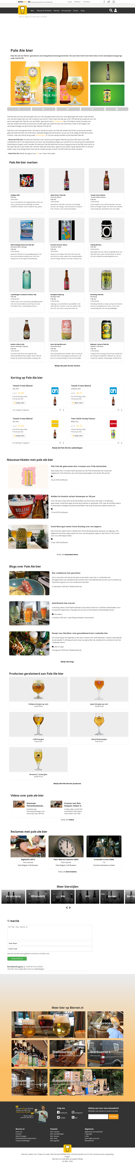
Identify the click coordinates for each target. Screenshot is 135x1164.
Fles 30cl (16, 389)
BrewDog (93, 297)
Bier (32, 10)
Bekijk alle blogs (67, 662)
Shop (83, 10)
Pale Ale (13, 197)
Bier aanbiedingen (57, 1134)
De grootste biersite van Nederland (41, 2)
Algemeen (28, 17)
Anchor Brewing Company (19, 346)
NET (25, 1)
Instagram (78, 1113)
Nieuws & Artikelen (44, 10)
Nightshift (25, 859)
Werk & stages (21, 1136)
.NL (29, 1)
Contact (70, 2)
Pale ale (44, 17)
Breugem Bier (55, 297)
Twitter (63, 1118)
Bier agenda (54, 1141)
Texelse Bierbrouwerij (98, 197)
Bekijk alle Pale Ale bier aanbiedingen (67, 448)
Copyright (88, 1134)
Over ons (19, 1132)
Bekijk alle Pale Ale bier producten (67, 783)
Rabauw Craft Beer (96, 346)
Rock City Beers (56, 197)
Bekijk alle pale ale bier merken (67, 366)
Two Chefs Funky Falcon (83, 418)
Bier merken (54, 1132)
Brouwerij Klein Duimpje (19, 247)
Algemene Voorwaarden (94, 1132)
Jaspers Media (77, 1159)
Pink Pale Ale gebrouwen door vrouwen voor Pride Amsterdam (79, 466)
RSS (75, 1118)
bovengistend (58, 121)
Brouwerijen (66, 10)
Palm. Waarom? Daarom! (63, 859)
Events (75, 10)
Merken (57, 10)
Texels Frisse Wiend (23, 385)
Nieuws (65, 480)
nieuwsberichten (71, 554)
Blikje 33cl (74, 421)
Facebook (63, 1113)
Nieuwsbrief (89, 1141)
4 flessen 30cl (76, 389)
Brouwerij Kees (56, 346)
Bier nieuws (54, 1136)
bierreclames (71, 872)
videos (71, 820)
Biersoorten (36, 17)
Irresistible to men (101, 859)
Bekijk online (20, 403)
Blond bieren (40, 135)
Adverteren (77, 2)
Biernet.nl (55, 1159)
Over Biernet (86, 2)
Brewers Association (85, 618)
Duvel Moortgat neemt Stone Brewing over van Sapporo (76, 526)
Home (20, 17)
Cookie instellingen (23, 1141)
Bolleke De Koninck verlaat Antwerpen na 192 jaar (73, 496)
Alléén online (78, 403)
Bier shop (53, 1138)
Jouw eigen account (92, 1138)
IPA (37, 153)
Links (87, 1136)
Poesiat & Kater (56, 247)
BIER (20, 1)
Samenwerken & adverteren (26, 1138)
